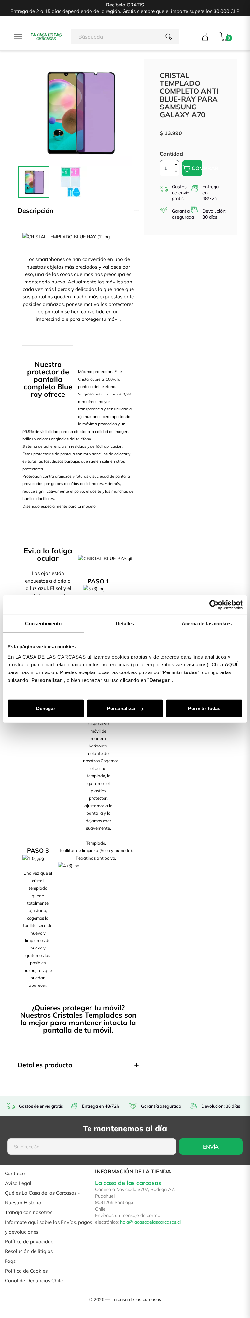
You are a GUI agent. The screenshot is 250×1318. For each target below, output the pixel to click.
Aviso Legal (18, 1183)
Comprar (196, 168)
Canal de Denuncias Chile (34, 1280)
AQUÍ (231, 664)
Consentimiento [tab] (43, 623)
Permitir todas (204, 708)
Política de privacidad (29, 1241)
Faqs (10, 1261)
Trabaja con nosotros (28, 1212)
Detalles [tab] (125, 623)
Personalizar (121, 708)
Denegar (45, 708)
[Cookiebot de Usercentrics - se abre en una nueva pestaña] (214, 604)
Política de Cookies (26, 1271)
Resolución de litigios (29, 1251)
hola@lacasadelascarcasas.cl (150, 1222)
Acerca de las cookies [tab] (207, 623)
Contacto (15, 1173)
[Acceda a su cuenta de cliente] (205, 36)
